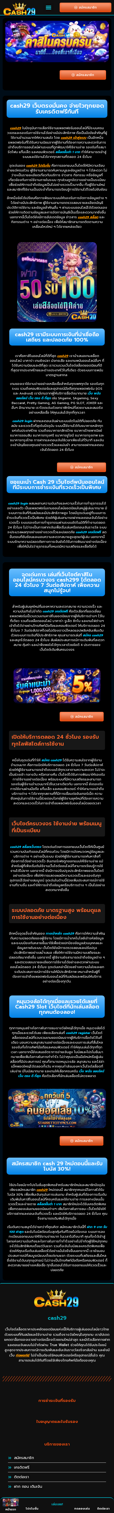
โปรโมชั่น (32, 1508)
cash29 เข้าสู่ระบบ (73, 137)
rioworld (22, 1355)
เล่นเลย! (57, 1504)
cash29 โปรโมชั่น (38, 165)
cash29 (15, 128)
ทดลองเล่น (82, 1508)
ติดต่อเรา (103, 1508)
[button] (49, 7)
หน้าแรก (10, 1509)
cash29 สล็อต (88, 217)
